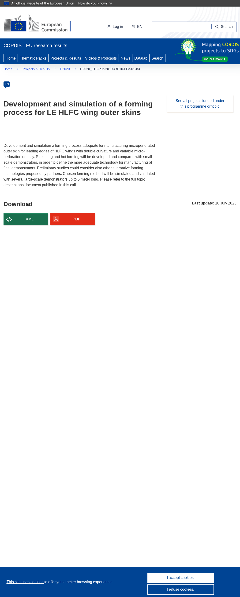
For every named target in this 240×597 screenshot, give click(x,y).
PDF (76, 219)
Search (157, 58)
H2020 (65, 69)
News (125, 58)
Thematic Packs (33, 58)
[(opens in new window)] (41, 23)
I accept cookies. (181, 578)
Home (11, 58)
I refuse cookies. (180, 589)
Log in (118, 27)
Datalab (140, 58)
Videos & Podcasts (101, 58)
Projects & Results (65, 58)
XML (30, 219)
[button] (137, 27)
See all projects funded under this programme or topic (200, 103)
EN (7, 84)
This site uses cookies (25, 582)
